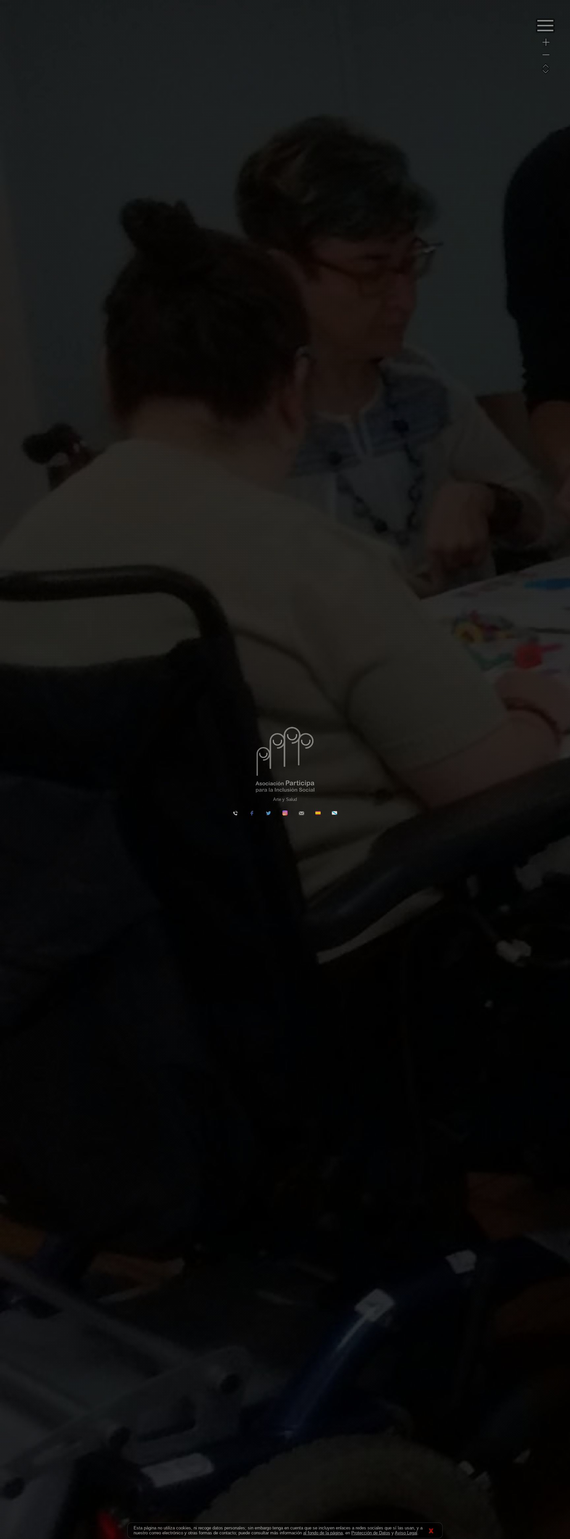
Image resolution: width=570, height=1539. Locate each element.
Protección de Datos (370, 1532)
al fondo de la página (323, 1532)
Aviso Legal (406, 1532)
